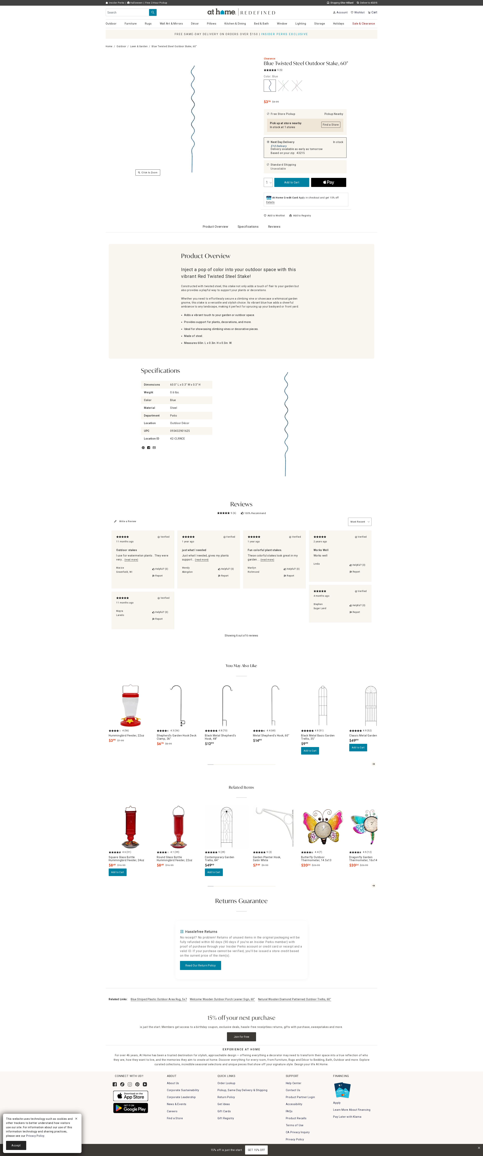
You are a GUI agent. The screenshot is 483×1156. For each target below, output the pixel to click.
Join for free (241, 1036)
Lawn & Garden (139, 46)
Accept (16, 1145)
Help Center (293, 1083)
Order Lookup (226, 1083)
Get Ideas (224, 1104)
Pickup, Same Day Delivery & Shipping (243, 1090)
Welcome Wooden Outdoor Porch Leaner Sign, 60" (222, 999)
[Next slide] (373, 764)
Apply (337, 1102)
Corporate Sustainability (183, 1090)
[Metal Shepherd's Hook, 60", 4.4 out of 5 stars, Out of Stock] (275, 705)
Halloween (136, 3)
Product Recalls (296, 1118)
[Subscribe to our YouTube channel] (145, 1084)
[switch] (274, 216)
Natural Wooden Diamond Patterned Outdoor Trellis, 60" (294, 999)
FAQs (289, 1111)
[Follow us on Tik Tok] (122, 1084)
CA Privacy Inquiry (298, 1132)
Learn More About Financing (352, 1109)
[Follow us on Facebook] (114, 1084)
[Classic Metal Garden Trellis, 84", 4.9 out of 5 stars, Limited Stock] (371, 705)
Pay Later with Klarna (347, 1116)
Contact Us (293, 1090)
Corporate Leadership (181, 1097)
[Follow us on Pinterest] (137, 1084)
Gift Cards (224, 1111)
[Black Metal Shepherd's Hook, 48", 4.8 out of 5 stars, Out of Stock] (226, 705)
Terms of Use (295, 1125)
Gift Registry (226, 1118)
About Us (173, 1083)
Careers (172, 1111)
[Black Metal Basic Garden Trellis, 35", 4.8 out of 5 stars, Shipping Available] (323, 705)
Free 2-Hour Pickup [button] (156, 3)
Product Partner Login (300, 1097)
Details (270, 202)
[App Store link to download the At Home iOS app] (130, 1095)
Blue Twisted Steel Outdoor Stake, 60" (306, 63)
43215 (301, 152)
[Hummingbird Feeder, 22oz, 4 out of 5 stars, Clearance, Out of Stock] (130, 705)
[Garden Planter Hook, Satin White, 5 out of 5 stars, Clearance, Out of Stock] (275, 827)
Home (109, 46)
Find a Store (175, 1118)
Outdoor (121, 46)
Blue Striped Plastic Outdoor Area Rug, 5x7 (159, 999)
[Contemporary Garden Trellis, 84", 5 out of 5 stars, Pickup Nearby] (226, 827)
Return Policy (226, 1097)
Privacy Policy (295, 1139)
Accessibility (294, 1104)
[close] (76, 1119)
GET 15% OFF (256, 1149)
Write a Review (127, 521)
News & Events (176, 1104)
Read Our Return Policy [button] (200, 965)
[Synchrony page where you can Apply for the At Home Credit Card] (342, 1089)
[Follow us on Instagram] (130, 1084)
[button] (242, 11)
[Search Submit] (153, 12)
